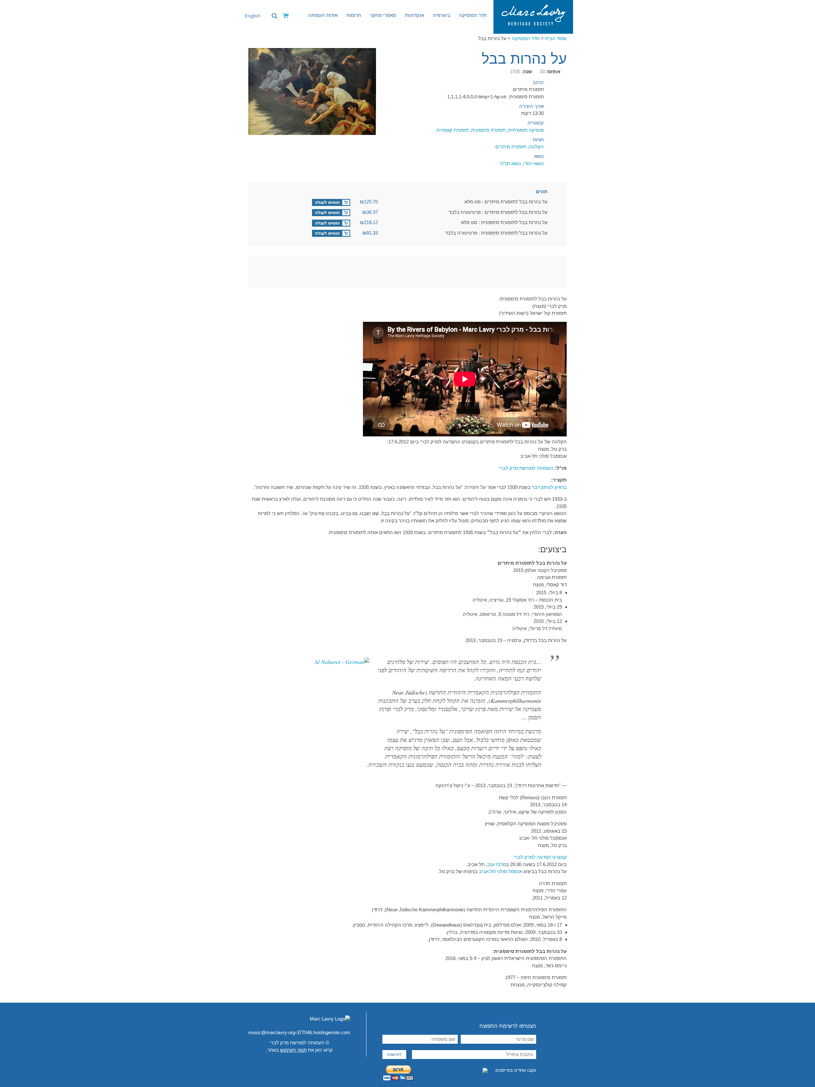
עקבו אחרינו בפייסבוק (515, 1070)
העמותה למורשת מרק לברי (526, 468)
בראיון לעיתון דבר (549, 487)
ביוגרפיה (441, 15)
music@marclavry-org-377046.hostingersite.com (299, 1032)
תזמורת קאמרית (452, 130)
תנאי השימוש (293, 1050)
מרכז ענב (496, 864)
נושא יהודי (533, 163)
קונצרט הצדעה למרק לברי (540, 857)
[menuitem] (249, 16)
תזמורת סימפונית (488, 130)
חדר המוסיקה (473, 15)
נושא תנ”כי (510, 163)
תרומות (353, 15)
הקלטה (536, 146)
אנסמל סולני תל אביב (500, 871)
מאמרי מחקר (383, 15)
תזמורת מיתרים (510, 146)
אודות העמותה (322, 15)
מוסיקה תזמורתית (526, 130)
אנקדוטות (414, 15)
